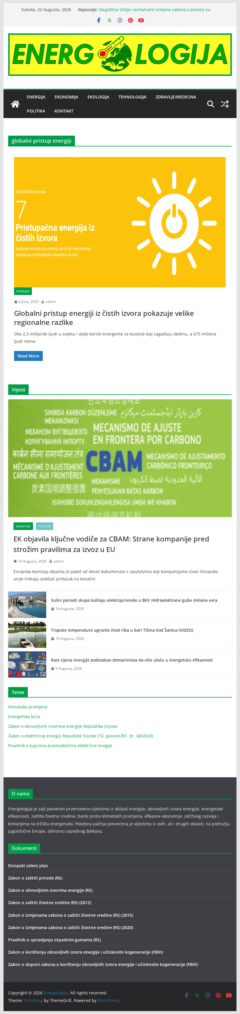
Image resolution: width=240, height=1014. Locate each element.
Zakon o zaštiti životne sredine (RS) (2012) (49, 902)
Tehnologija (132, 97)
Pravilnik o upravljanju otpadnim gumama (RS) (54, 940)
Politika (36, 111)
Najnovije (23, 526)
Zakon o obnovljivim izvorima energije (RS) (50, 890)
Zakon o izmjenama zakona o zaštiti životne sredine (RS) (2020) (70, 927)
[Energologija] (15, 104)
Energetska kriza (24, 716)
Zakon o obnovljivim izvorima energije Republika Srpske (62, 726)
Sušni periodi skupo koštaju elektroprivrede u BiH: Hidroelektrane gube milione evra (134, 600)
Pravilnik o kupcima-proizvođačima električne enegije (60, 745)
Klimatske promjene (27, 707)
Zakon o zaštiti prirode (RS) (35, 878)
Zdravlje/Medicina (176, 97)
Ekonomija (66, 97)
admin (51, 301)
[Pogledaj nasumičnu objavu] (225, 104)
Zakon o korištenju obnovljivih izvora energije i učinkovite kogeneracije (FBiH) (85, 952)
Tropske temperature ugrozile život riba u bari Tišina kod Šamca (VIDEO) (122, 630)
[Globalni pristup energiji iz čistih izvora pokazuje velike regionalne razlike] (120, 222)
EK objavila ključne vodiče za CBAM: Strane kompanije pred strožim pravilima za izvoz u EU (111, 544)
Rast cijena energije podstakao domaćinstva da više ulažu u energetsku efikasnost (132, 660)
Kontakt (63, 111)
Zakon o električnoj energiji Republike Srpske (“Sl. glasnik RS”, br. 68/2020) (80, 736)
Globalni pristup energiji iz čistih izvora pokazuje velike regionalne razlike (104, 317)
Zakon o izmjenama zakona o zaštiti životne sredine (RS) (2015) (70, 915)
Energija (36, 97)
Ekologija (98, 97)
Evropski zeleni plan (28, 865)
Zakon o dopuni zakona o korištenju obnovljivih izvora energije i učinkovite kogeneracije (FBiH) (103, 964)
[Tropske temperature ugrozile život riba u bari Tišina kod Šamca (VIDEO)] (27, 634)
